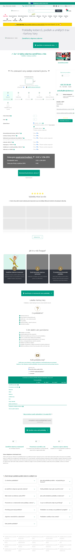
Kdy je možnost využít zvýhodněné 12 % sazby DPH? (37, 414)
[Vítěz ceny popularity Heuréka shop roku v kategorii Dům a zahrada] (15, 10)
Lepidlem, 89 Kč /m (38, 128)
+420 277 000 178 (29, 6)
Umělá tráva (18, 97)
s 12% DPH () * (36, 371)
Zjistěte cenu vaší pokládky (37, 430)
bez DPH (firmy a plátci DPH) (36, 369)
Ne (38, 133)
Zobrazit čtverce (49, 99)
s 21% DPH (31, 373)
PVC (29, 97)
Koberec (8, 97)
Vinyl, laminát (39, 97)
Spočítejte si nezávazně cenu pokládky (37, 293)
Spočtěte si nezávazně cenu (46, 45)
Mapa (57, 105)
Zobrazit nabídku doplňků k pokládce (65, 113)
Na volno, (38, 123)
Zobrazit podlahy (38, 99)
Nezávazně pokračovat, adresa (28, 173)
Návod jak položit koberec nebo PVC (64, 109)
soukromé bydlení (39, 371)
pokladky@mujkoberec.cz (65, 90)
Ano (35, 133)
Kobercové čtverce (50, 97)
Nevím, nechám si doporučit (40, 130)
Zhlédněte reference (65, 120)
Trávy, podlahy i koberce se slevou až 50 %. (31, 24)
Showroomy (8, 6)
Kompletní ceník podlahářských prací (40, 421)
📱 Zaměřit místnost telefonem (33, 87)
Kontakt (14, 6)
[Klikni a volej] (65, 79)
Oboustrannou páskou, (44, 125)
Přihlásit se (61, 6)
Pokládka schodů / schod (8, 108)
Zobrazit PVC (28, 99)
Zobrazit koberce (7, 99)
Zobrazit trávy (18, 99)
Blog (4, 6)
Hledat (58, 10)
